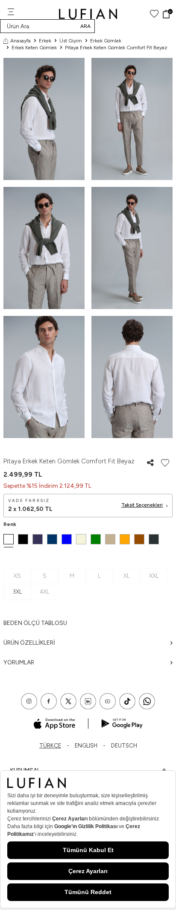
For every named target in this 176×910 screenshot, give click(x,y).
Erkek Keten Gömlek (34, 48)
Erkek (45, 41)
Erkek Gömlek (105, 41)
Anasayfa (20, 41)
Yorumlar (18, 662)
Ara (85, 26)
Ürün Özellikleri (29, 642)
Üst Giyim (70, 41)
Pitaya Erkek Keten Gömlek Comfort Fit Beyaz (116, 48)
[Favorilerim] (154, 14)
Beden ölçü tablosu (35, 623)
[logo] (88, 14)
